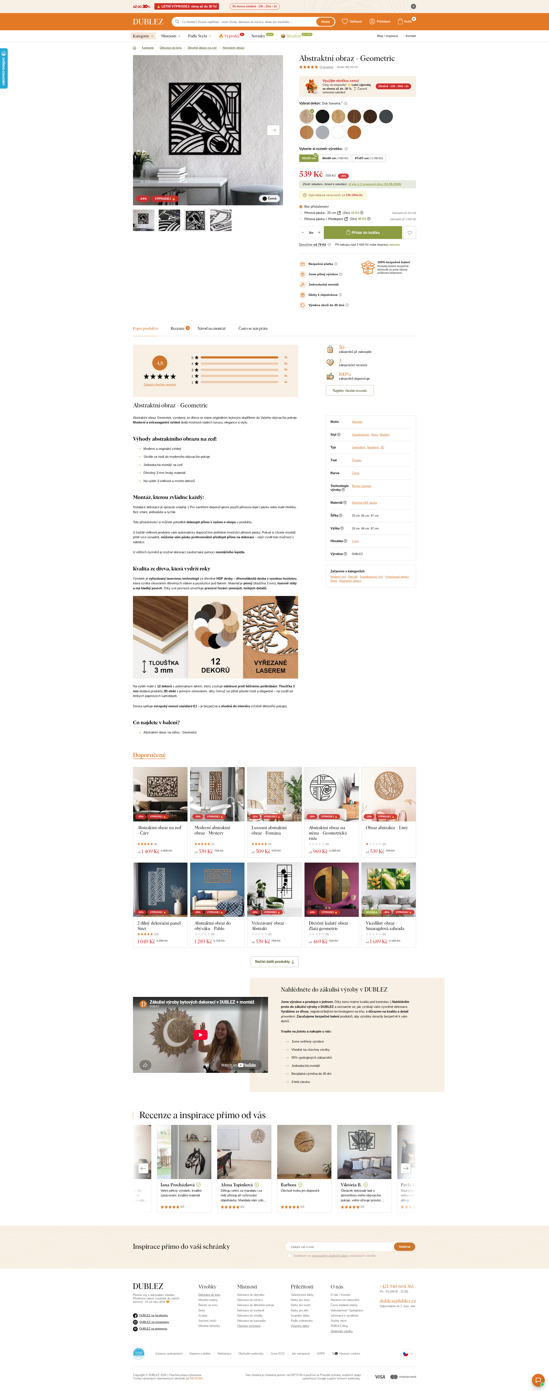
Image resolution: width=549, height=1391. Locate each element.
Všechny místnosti (249, 1325)
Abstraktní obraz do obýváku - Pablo (213, 925)
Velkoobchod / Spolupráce (347, 1310)
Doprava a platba (199, 1353)
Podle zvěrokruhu (301, 1320)
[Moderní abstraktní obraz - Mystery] (217, 794)
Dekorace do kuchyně (250, 1310)
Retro (374, 434)
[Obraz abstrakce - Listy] (389, 794)
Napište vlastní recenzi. (350, 390)
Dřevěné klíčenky (209, 1325)
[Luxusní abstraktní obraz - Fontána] (274, 794)
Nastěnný (373, 447)
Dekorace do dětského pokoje (255, 1305)
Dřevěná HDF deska (364, 502)
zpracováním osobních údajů (329, 1255)
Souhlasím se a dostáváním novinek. (335, 1255)
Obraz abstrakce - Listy (387, 827)
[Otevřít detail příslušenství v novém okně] (339, 213)
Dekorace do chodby (250, 1315)
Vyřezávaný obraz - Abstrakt (269, 925)
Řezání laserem (361, 486)
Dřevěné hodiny (208, 1300)
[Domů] (134, 48)
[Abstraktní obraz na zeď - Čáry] (160, 794)
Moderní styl (338, 576)
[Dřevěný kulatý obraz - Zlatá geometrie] (332, 890)
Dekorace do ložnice (249, 1300)
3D (382, 447)
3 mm (355, 541)
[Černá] (143, 220)
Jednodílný (358, 447)
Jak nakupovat (300, 1353)
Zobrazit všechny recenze (160, 384)
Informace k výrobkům (345, 1315)
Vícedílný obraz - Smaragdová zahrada (385, 925)
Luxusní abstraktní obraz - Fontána (269, 830)
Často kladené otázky (344, 1305)
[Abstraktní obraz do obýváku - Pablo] (217, 890)
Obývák (353, 576)
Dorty (201, 1310)
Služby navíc (339, 1320)
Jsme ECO (277, 1353)
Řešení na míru (207, 1305)
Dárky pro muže (301, 1305)
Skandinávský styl (371, 576)
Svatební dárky (300, 1315)
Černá (355, 473)
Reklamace (224, 1353)
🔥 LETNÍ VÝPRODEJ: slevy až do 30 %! (187, 6)
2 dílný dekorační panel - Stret (160, 925)
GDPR (321, 1353)
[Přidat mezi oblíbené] (409, 232)
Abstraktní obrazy (350, 580)
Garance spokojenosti (168, 1353)
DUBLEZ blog (339, 1325)
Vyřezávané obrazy (397, 576)
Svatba (202, 1315)
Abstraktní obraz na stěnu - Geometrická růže (328, 833)
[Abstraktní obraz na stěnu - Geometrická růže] (332, 794)
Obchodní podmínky (251, 1353)
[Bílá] (221, 220)
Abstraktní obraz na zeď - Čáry (159, 830)
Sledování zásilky (342, 1331)
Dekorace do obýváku (250, 1294)
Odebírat (404, 1246)
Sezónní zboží (207, 1320)
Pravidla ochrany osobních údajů (340, 1375)
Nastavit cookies (349, 1353)
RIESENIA (196, 1378)
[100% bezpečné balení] (368, 268)
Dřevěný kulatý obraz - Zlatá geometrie (330, 925)
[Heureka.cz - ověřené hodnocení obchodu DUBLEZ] (139, 1353)
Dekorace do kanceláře (251, 1320)
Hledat (325, 21)
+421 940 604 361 (397, 1286)
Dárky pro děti (299, 1310)
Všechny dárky (300, 1325)
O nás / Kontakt (340, 1294)
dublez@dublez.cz (398, 1301)
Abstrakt (357, 421)
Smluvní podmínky (348, 1378)
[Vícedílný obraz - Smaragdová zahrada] (389, 890)
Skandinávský (361, 434)
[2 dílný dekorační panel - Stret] (160, 890)
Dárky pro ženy (300, 1300)
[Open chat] (538, 1380)
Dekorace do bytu (209, 1294)
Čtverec (357, 460)
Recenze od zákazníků (345, 1300)
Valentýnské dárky (302, 1294)
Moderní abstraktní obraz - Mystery (212, 830)
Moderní (385, 434)
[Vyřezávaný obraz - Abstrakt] (274, 890)
